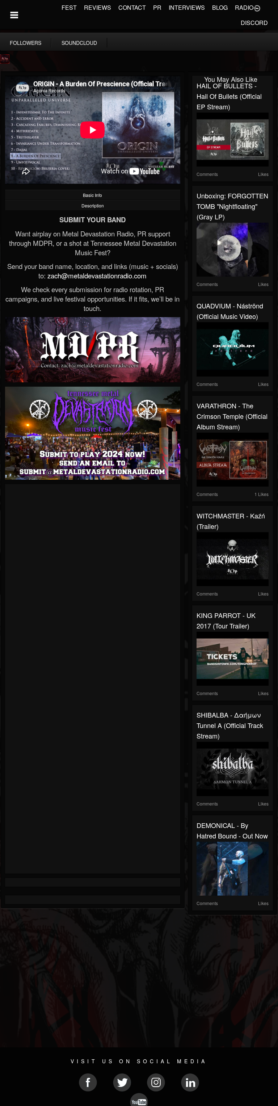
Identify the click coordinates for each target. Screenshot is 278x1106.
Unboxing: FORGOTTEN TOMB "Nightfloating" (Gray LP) (232, 206)
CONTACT (132, 7)
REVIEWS (97, 7)
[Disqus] (92, 585)
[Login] (257, 7)
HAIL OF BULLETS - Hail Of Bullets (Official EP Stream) (229, 96)
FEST (69, 7)
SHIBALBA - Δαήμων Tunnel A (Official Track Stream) (230, 725)
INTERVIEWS (187, 7)
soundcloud (79, 42)
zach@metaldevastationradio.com (97, 275)
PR (157, 7)
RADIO (244, 7)
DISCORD (254, 22)
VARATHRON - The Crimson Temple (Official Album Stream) (232, 416)
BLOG (220, 7)
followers (25, 42)
